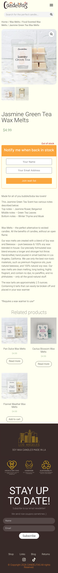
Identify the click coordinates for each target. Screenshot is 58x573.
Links (22, 554)
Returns (46, 554)
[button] (51, 5)
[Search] (51, 14)
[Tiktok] (34, 559)
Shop (11, 554)
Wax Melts (15, 22)
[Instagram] (24, 559)
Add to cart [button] (14, 419)
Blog (33, 554)
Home (4, 22)
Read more (14, 361)
